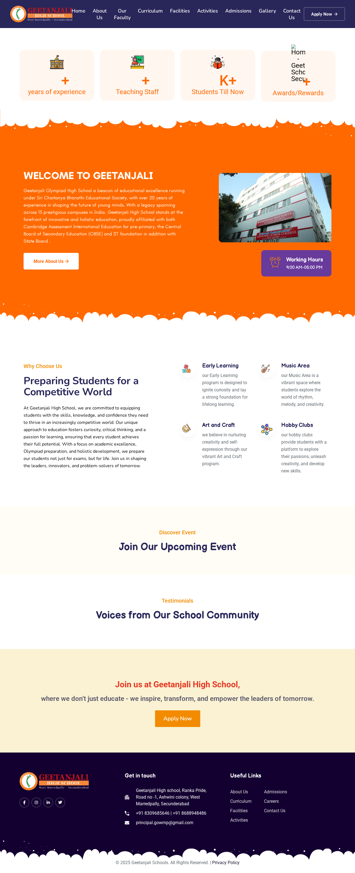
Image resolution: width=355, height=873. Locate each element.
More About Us (49, 261)
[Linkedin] (48, 802)
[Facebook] (24, 802)
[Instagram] (36, 802)
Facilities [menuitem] (180, 10)
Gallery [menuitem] (267, 10)
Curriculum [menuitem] (150, 10)
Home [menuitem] (78, 10)
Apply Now (321, 14)
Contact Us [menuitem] (292, 14)
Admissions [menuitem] (238, 10)
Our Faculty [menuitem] (122, 14)
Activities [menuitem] (207, 10)
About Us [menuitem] (100, 14)
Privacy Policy (226, 862)
